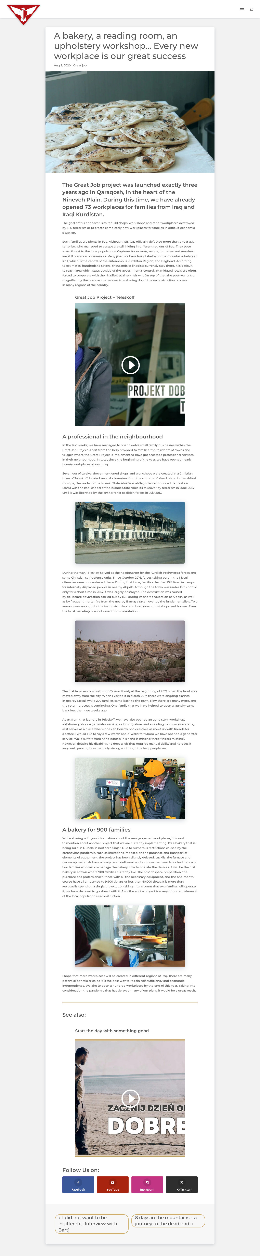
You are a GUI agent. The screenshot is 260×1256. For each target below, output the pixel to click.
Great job (80, 65)
